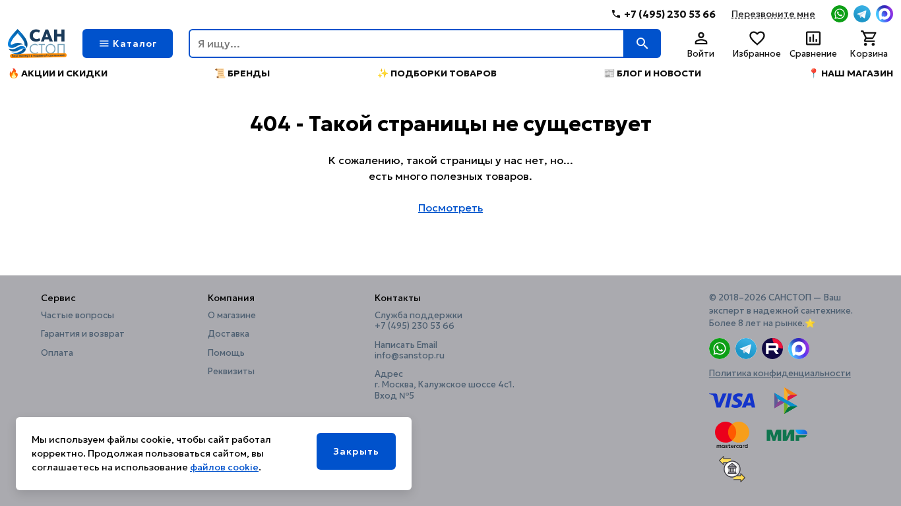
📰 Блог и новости (652, 73)
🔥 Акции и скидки (58, 73)
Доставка (228, 334)
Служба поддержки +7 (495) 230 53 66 (418, 320)
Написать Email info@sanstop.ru (410, 350)
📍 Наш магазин (850, 73)
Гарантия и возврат (83, 334)
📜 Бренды (242, 73)
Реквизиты (231, 371)
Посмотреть (450, 207)
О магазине (232, 315)
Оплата (57, 353)
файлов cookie (224, 467)
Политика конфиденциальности (780, 373)
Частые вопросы (77, 315)
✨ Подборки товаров (437, 73)
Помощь (226, 353)
